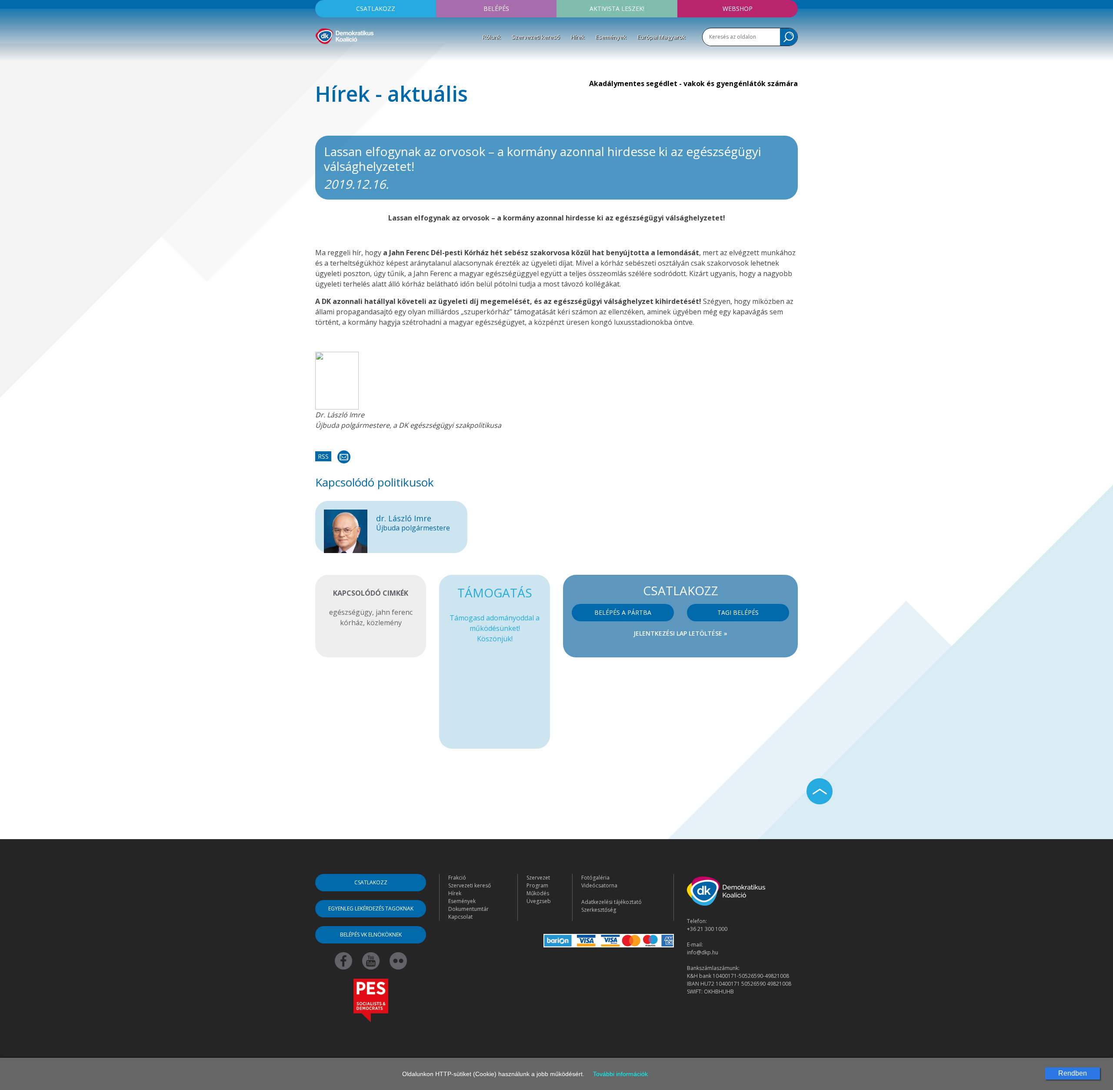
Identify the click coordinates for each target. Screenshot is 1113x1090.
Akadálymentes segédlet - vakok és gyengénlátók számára (693, 83)
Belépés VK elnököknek (371, 934)
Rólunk (492, 37)
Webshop (738, 8)
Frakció (457, 877)
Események (611, 37)
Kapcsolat (460, 916)
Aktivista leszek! (617, 8)
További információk (620, 1073)
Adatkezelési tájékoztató (611, 902)
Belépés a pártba (622, 612)
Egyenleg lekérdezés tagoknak (370, 908)
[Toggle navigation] (321, 57)
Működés (538, 893)
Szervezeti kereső (536, 37)
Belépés (496, 8)
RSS (323, 456)
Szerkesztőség (598, 909)
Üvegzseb (539, 901)
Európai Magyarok (661, 37)
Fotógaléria (595, 877)
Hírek (578, 37)
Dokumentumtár (468, 909)
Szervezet (538, 877)
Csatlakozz (375, 8)
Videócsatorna (599, 885)
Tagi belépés (738, 612)
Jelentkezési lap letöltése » (680, 633)
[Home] (344, 35)
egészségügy (350, 612)
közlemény (384, 622)
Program (537, 885)
